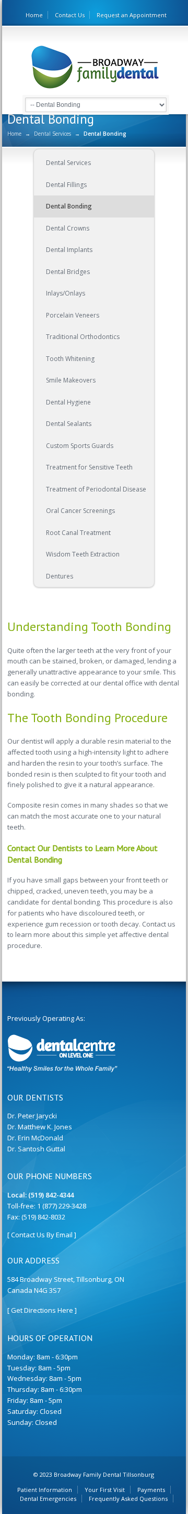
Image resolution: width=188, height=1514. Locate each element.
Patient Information (44, 1490)
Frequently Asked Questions (128, 1498)
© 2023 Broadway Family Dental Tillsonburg (93, 1474)
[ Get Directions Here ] (42, 1310)
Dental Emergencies (48, 1498)
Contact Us (70, 15)
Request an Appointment (132, 15)
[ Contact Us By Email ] (41, 1234)
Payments (151, 1490)
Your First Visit (105, 1490)
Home (34, 15)
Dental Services (52, 133)
